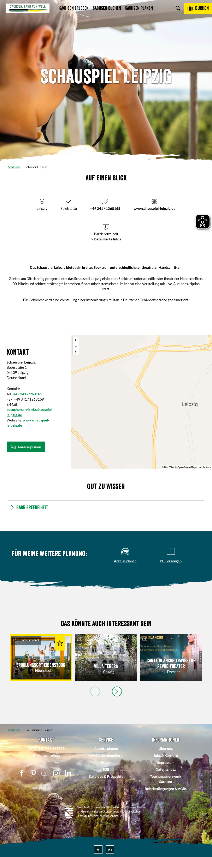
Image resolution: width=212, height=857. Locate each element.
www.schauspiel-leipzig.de (154, 208)
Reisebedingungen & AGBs (166, 788)
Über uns (166, 748)
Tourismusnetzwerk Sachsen (165, 779)
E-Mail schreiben (46, 755)
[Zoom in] (76, 340)
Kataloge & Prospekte (106, 776)
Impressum (165, 762)
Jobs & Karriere (166, 755)
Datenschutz (165, 769)
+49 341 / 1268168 (105, 208)
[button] (26, 447)
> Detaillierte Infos (106, 239)
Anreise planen (106, 748)
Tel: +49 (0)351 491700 (46, 748)
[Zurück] (95, 691)
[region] (141, 402)
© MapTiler (168, 467)
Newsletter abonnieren (106, 755)
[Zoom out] (76, 346)
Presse (106, 762)
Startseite (14, 167)
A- (98, 849)
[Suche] (178, 8)
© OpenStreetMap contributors (193, 467)
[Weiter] (117, 691)
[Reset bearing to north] (76, 352)
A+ (110, 849)
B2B (106, 769)
